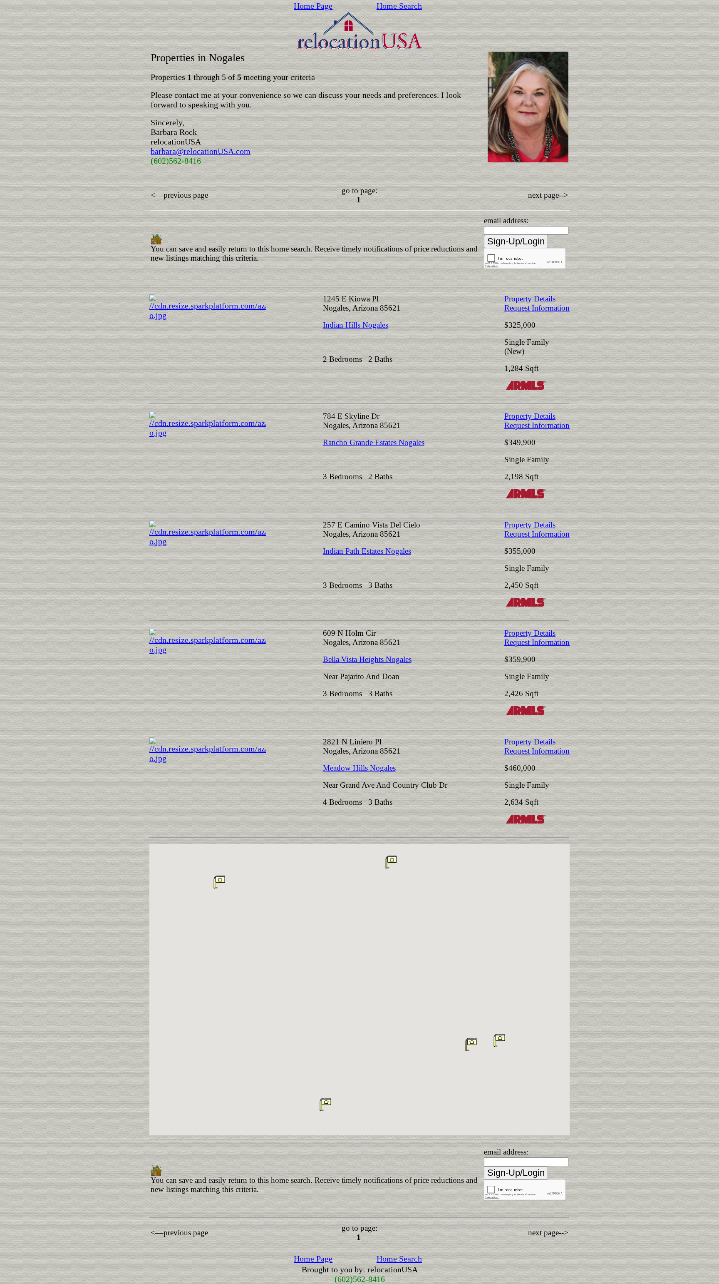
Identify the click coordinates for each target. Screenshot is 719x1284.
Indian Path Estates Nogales (367, 551)
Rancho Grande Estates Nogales (373, 442)
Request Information (537, 308)
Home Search (399, 5)
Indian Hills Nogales (355, 325)
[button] (499, 1040)
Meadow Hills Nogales (359, 768)
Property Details (529, 298)
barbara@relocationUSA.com (200, 151)
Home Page (313, 5)
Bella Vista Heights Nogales (367, 659)
